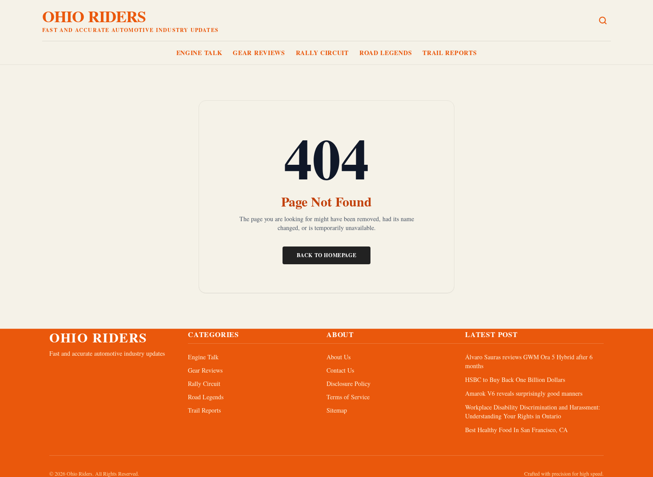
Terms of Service (348, 397)
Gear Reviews (259, 52)
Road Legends (385, 52)
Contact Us (340, 370)
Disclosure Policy (348, 383)
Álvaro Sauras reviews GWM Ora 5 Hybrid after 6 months (529, 361)
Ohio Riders (94, 16)
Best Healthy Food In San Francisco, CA (516, 429)
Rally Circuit (322, 52)
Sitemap (336, 410)
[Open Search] (603, 20)
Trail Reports (449, 52)
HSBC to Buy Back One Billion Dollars (515, 379)
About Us (338, 357)
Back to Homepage (327, 255)
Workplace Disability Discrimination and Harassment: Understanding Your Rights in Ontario (532, 411)
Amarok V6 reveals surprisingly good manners (523, 393)
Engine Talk (199, 52)
